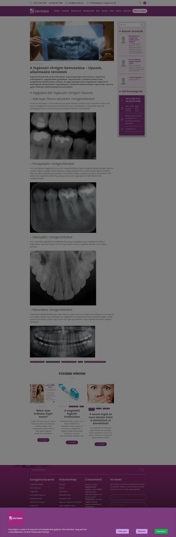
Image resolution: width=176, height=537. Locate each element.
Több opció (122, 531)
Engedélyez (161, 531)
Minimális (141, 531)
